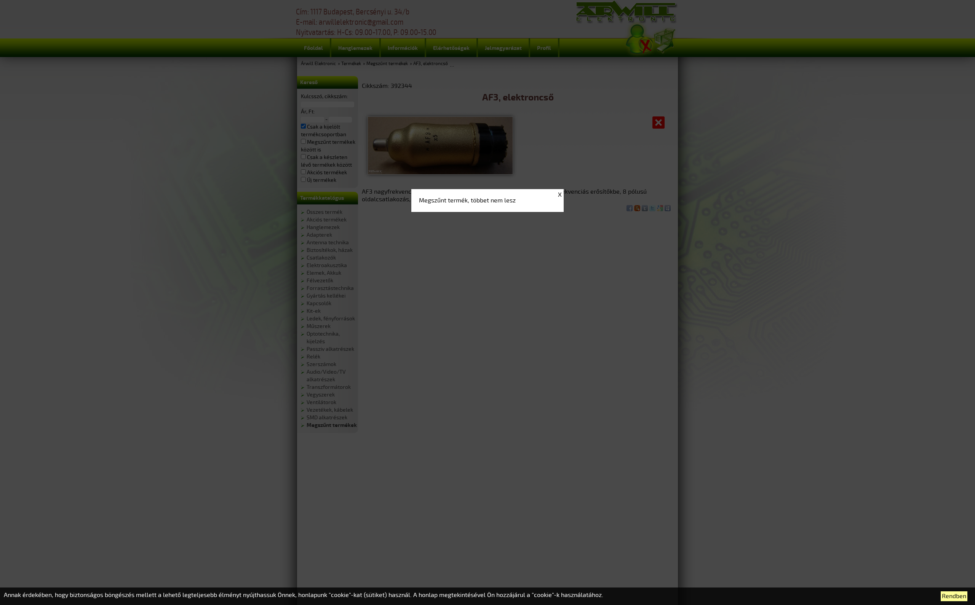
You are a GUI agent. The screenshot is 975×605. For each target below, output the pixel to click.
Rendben (954, 596)
